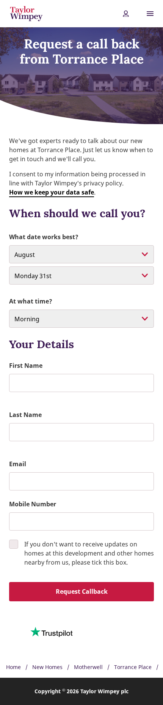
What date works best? (43, 237)
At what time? (30, 301)
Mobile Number (32, 504)
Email (17, 464)
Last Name (25, 415)
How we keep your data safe (51, 192)
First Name (25, 365)
